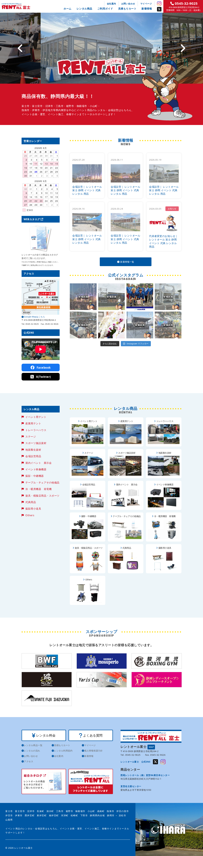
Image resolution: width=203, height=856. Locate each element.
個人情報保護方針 (93, 750)
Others (29, 515)
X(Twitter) (43, 377)
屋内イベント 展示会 (38, 463)
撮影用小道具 (33, 508)
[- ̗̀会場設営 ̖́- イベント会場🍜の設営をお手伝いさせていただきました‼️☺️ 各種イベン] (168, 296)
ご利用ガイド (105, 8)
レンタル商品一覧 (33, 745)
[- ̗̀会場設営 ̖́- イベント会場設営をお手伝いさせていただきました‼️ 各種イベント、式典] (111, 296)
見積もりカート (127, 8)
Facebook (43, 367)
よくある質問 (92, 735)
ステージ (30, 436)
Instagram (159, 3)
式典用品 (30, 502)
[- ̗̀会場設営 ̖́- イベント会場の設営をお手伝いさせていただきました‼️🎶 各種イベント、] (139, 325)
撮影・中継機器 (34, 476)
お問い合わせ (128, 3)
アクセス (28, 761)
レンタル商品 (84, 8)
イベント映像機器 (35, 469)
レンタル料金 (45, 735)
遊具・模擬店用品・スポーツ (42, 495)
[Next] (182, 48)
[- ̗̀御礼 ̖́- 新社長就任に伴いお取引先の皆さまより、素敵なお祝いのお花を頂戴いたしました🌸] (111, 325)
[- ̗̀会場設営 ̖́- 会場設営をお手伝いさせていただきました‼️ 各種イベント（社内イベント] (83, 296)
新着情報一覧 (127, 261)
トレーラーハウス (35, 430)
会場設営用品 (33, 456)
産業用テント (33, 423)
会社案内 (111, 3)
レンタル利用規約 (63, 750)
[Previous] (20, 48)
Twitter (159, 9)
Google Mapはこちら (34, 316)
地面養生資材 (33, 449)
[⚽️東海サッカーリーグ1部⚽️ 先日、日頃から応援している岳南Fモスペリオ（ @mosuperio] (139, 296)
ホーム (68, 8)
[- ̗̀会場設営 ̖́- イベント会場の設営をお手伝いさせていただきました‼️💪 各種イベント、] (83, 325)
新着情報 (146, 8)
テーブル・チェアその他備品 (42, 482)
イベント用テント (35, 417)
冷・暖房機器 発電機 (38, 489)
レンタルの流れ (32, 750)
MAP (151, 746)
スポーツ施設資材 (35, 443)
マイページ (146, 3)
